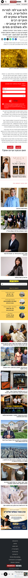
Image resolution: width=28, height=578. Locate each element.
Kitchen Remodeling (15, 557)
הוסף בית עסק (14, 288)
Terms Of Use (6, 107)
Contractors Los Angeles (15, 559)
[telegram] (13, 39)
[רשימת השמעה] (12, 574)
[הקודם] (1, 574)
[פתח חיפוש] (5, 1)
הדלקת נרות (24, 4)
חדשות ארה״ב (15, 549)
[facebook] (16, 39)
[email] (2, 39)
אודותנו (15, 543)
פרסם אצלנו (15, 541)
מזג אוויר (18, 4)
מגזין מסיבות (15, 551)
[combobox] (14, 284)
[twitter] (8, 39)
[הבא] (9, 574)
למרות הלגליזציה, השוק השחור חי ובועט (18, 68)
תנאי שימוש (15, 546)
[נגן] (5, 574)
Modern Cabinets (15, 562)
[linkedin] (5, 39)
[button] (4, 89)
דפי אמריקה (15, 554)
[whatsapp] (10, 39)
